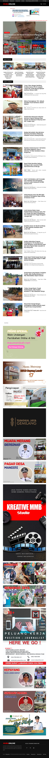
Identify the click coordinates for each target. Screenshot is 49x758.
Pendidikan (7, 32)
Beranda (28, 754)
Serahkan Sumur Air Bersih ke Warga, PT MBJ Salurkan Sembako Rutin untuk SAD (34, 227)
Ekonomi (35, 45)
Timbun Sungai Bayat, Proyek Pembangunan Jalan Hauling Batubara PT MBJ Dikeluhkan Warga (34, 289)
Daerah (6, 44)
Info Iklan (44, 754)
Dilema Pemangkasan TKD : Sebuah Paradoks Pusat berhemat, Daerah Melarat (34, 102)
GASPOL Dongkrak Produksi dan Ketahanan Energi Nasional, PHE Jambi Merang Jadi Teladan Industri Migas (39, 50)
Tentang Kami (33, 754)
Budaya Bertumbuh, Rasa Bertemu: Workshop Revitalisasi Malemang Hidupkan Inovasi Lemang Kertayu (8, 74)
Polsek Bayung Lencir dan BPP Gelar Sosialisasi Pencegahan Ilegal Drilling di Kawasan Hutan (34, 196)
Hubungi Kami (39, 754)
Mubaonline (8, 754)
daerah (8, 70)
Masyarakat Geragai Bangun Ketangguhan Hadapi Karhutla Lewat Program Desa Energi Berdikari (34, 305)
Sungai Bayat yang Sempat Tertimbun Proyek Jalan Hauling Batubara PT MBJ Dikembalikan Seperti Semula (35, 274)
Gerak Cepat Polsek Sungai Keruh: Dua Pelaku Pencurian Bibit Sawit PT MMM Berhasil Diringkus (35, 258)
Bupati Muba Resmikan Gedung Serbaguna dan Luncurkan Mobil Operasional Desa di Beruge (33, 165)
